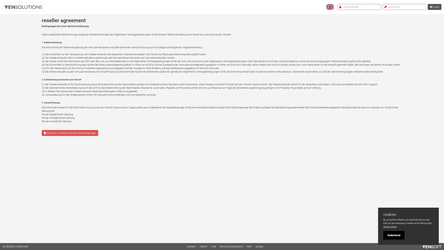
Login (436, 7)
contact (191, 246)
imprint (203, 246)
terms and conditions (231, 246)
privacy (259, 246)
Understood (393, 235)
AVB (213, 246)
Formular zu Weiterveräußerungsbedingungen (71, 133)
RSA (249, 246)
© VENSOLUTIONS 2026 (15, 246)
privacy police (390, 226)
